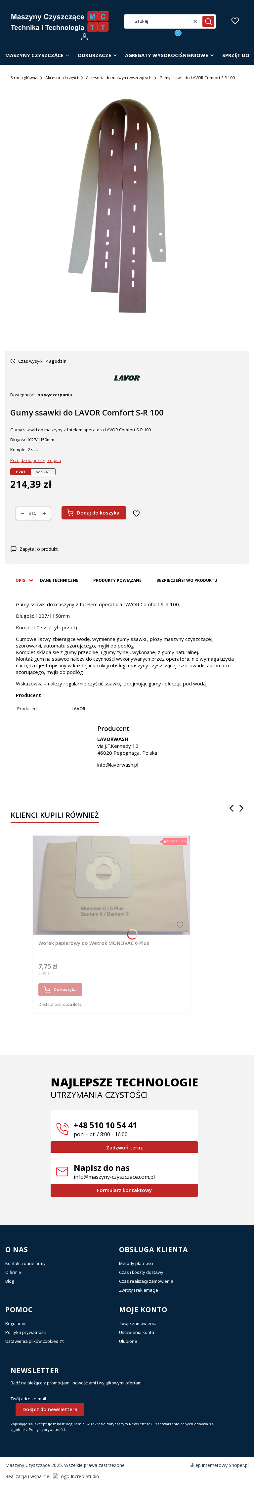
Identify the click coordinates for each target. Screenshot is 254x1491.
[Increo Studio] (76, 1476)
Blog (9, 1281)
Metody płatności (136, 1263)
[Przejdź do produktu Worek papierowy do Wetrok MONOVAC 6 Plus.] (111, 885)
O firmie (13, 1272)
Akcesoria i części (61, 78)
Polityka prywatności (25, 1332)
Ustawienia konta (136, 1332)
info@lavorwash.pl (117, 764)
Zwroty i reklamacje (138, 1290)
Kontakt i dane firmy (25, 1263)
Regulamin (15, 1323)
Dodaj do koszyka (98, 512)
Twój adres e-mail (28, 1399)
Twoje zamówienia (137, 1323)
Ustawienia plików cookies (32, 1341)
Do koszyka (65, 989)
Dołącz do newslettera (49, 1409)
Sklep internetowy (219, 1465)
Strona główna (24, 78)
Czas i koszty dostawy (141, 1272)
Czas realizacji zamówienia (146, 1281)
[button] (208, 21)
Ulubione (128, 1341)
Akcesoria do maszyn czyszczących (118, 78)
